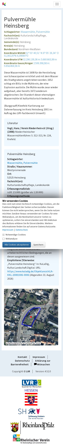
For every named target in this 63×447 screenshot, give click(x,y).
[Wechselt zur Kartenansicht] (31, 317)
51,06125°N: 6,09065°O (16, 56)
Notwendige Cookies (16, 234)
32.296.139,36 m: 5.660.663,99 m (40, 59)
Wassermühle (28, 32)
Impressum (39, 357)
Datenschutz (22, 361)
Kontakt (22, 357)
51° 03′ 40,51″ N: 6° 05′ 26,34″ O (42, 53)
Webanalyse (11, 238)
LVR (28, 371)
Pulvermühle (43, 32)
